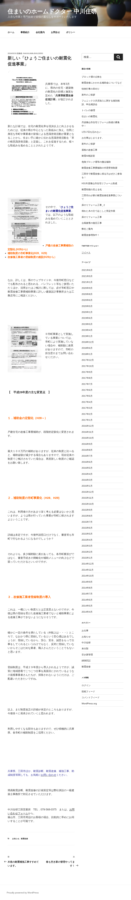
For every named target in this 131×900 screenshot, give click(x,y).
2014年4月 (87, 612)
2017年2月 (87, 414)
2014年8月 (87, 587)
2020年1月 (87, 312)
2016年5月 (87, 468)
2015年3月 (87, 545)
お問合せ (55, 32)
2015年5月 (87, 533)
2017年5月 (87, 396)
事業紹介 (25, 32)
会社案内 (40, 32)
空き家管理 (87, 654)
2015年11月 (87, 498)
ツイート (86, 252)
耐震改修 (24, 839)
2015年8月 (87, 516)
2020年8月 (87, 294)
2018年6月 (87, 348)
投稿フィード (88, 691)
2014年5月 (87, 605)
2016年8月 (87, 450)
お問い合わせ (48, 775)
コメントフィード (91, 697)
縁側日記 (86, 660)
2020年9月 (87, 288)
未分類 (85, 648)
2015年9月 (87, 510)
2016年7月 (87, 456)
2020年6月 (87, 300)
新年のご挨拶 (88, 94)
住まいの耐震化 (89, 116)
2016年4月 (87, 474)
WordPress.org (89, 703)
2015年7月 (87, 522)
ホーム (11, 32)
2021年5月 (87, 276)
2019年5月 (87, 324)
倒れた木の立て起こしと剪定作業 (98, 211)
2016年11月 (87, 432)
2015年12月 (88, 492)
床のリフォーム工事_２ (93, 205)
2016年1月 (87, 486)
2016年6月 (87, 462)
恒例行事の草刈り (91, 89)
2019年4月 (87, 330)
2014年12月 (88, 563)
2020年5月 (87, 306)
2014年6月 (87, 600)
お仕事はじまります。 (93, 138)
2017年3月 (87, 408)
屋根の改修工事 (89, 150)
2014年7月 (87, 593)
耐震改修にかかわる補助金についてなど (102, 82)
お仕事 (85, 630)
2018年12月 (88, 342)
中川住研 (86, 642)
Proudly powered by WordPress (23, 892)
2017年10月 (88, 366)
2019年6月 (87, 318)
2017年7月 (87, 384)
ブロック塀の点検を (92, 76)
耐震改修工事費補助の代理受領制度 (99, 168)
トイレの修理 (88, 110)
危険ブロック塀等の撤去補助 (96, 162)
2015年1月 (87, 558)
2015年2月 (87, 552)
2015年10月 (88, 504)
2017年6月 (87, 390)
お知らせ (15, 839)
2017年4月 (87, 402)
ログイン (86, 685)
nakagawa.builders (33, 53)
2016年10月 (88, 438)
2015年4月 (87, 540)
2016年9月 (87, 444)
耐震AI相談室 (88, 156)
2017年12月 (88, 360)
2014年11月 (87, 570)
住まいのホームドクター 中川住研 (52, 11)
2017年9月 (87, 372)
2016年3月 (87, 480)
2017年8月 (87, 378)
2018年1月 (87, 354)
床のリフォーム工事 (92, 217)
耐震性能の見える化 (92, 189)
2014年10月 (88, 575)
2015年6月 (87, 528)
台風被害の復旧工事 (92, 223)
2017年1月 (87, 420)
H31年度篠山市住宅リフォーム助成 (99, 183)
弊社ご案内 (87, 229)
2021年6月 (87, 270)
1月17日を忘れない (91, 132)
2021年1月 (87, 282)
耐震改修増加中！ (91, 235)
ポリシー (70, 32)
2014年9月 (87, 582)
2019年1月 (87, 336)
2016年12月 (88, 426)
